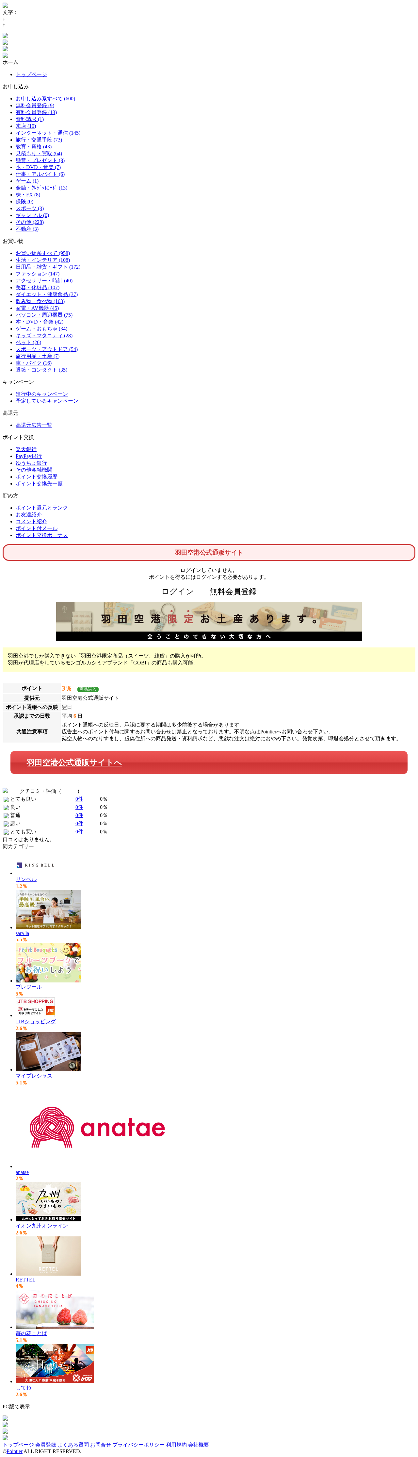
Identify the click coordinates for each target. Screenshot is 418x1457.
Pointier (15, 1451)
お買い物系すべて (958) (43, 253)
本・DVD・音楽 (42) (39, 322)
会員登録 (45, 1445)
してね (23, 1387)
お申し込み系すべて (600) (45, 98)
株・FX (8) (28, 194)
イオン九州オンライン (42, 1226)
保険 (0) (24, 201)
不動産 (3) (27, 229)
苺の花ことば (31, 1333)
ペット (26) (28, 342)
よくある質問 (73, 1445)
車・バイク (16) (34, 363)
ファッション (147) (37, 273)
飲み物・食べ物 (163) (40, 301)
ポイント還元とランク (42, 508)
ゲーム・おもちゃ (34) (41, 328)
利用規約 (176, 1445)
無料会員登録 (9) (35, 105)
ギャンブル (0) (32, 215)
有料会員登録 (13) (36, 112)
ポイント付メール (36, 528)
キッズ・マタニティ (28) (44, 335)
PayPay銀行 (29, 456)
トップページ (31, 74)
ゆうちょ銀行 (31, 463)
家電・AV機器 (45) (37, 308)
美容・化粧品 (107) (37, 287)
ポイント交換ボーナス (42, 535)
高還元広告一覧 (34, 425)
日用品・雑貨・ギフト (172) (48, 267)
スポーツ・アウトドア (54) (47, 349)
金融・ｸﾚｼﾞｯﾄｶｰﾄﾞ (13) (41, 188)
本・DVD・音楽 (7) (38, 167)
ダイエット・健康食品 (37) (47, 294)
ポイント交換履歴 (36, 476)
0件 (79, 799)
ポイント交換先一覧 (39, 483)
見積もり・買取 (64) (39, 153)
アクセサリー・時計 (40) (44, 280)
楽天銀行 (26, 449)
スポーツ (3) (30, 208)
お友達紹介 (29, 514)
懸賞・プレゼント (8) (40, 160)
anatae (22, 1172)
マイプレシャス (34, 1076)
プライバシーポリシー (138, 1445)
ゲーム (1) (27, 181)
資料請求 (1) (30, 119)
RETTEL (26, 1279)
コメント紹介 (31, 521)
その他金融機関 (34, 470)
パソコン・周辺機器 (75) (44, 315)
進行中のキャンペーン (42, 394)
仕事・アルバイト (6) (40, 174)
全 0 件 (69, 791)
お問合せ (100, 1445)
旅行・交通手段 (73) (39, 139)
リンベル (26, 879)
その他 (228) (30, 222)
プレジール (29, 987)
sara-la (22, 933)
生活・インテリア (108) (43, 260)
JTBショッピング (36, 1021)
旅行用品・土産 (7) (37, 356)
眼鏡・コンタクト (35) (41, 370)
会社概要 (198, 1445)
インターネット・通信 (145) (48, 133)
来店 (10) (26, 126)
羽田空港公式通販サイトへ (74, 762)
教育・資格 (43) (34, 146)
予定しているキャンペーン (47, 401)
